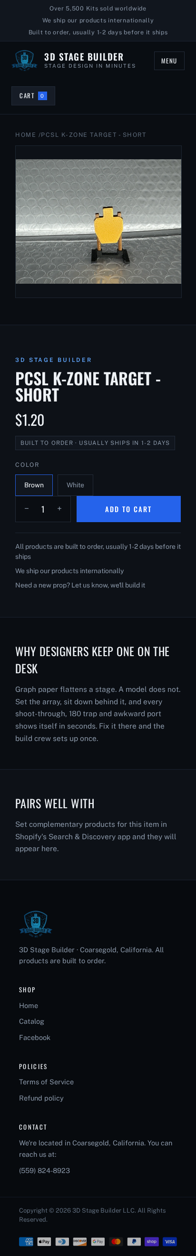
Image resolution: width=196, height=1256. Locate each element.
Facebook (34, 1037)
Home (25, 134)
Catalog (31, 1021)
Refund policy (41, 1098)
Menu (169, 60)
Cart (37, 97)
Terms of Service (46, 1082)
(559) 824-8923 (44, 1170)
